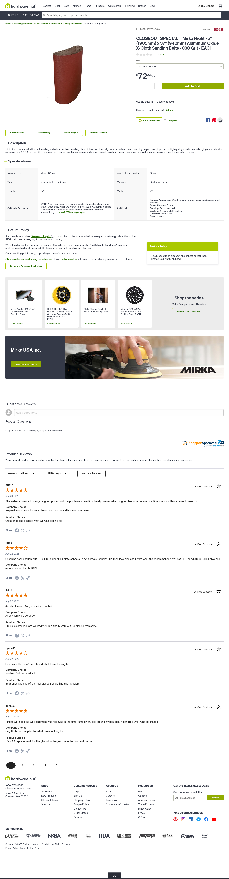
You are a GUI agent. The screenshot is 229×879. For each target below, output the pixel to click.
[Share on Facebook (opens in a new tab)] (17, 531)
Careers (110, 795)
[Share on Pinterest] (214, 120)
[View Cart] (220, 6)
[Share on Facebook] (208, 120)
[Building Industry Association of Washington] (187, 835)
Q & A (141, 817)
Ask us (169, 110)
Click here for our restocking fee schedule (28, 259)
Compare (172, 120)
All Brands (46, 791)
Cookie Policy (26, 848)
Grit (138, 60)
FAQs (141, 812)
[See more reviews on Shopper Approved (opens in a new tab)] (28, 530)
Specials (45, 804)
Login (201, 5)
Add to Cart (193, 86)
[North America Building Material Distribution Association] (147, 835)
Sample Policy (81, 804)
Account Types (146, 800)
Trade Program (146, 804)
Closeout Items (49, 800)
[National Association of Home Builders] (205, 835)
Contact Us (80, 808)
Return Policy (43, 132)
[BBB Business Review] (124, 835)
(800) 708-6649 (30, 15)
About (109, 791)
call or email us (69, 259)
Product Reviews (98, 132)
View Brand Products (26, 364)
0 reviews (160, 54)
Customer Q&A (70, 132)
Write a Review (91, 473)
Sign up (215, 797)
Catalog (142, 795)
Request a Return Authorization (26, 266)
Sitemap (38, 848)
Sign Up (210, 5)
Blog (140, 791)
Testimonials (112, 800)
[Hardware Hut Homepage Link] (20, 5)
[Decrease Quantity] (138, 86)
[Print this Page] (220, 120)
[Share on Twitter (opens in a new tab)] (23, 530)
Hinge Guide (145, 808)
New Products (48, 795)
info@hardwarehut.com (18, 788)
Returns (78, 817)
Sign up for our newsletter (187, 792)
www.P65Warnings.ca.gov (72, 212)
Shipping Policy (82, 800)
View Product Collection (189, 311)
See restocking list (41, 236)
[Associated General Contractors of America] (168, 835)
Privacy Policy (12, 848)
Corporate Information (118, 804)
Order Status (81, 812)
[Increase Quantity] (156, 86)
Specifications (17, 132)
